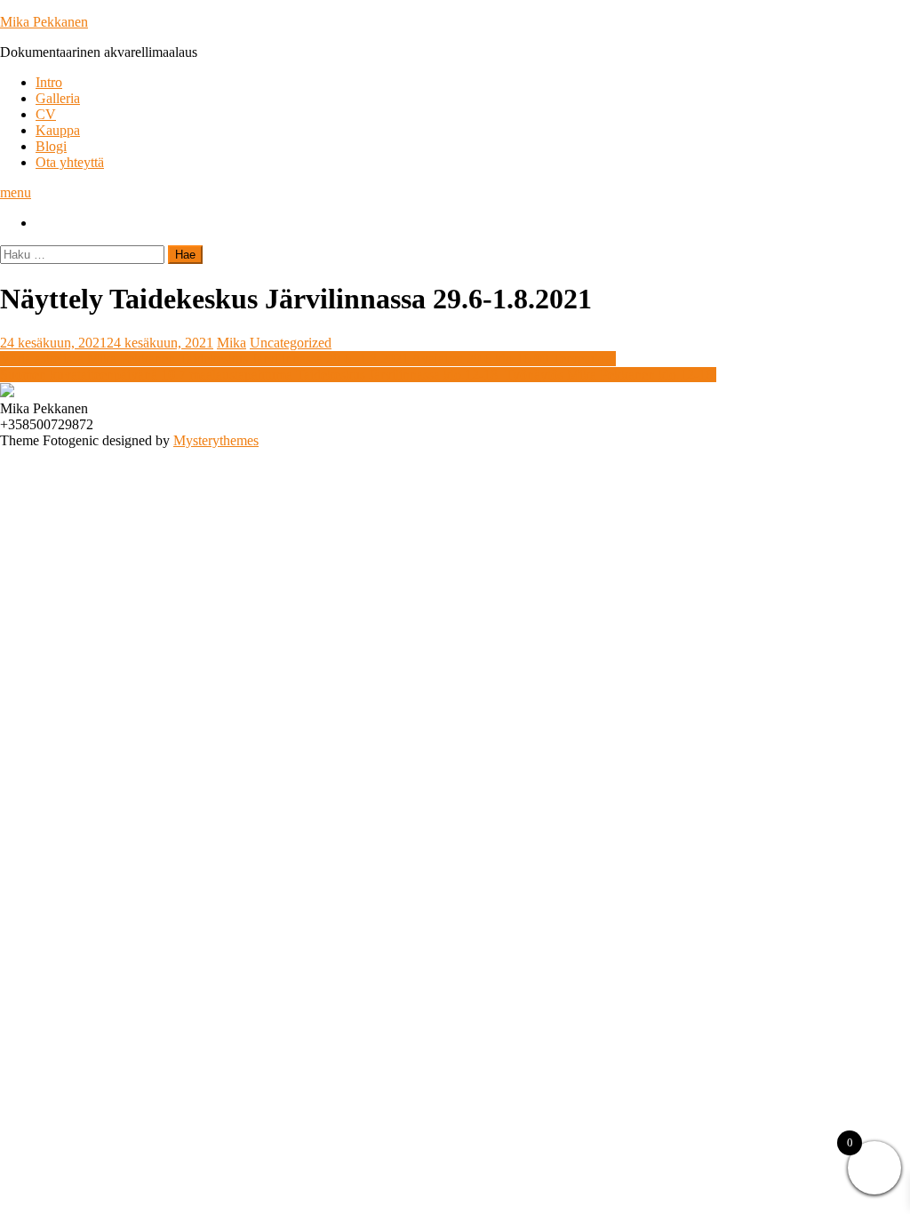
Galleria (58, 98)
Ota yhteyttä (70, 162)
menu (15, 192)
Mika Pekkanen (44, 21)
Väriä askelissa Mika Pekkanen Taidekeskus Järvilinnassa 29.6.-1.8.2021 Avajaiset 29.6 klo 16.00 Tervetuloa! (308, 358)
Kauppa (58, 130)
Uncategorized (290, 342)
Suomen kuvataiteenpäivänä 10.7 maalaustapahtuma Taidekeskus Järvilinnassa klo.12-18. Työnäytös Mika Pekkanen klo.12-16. (358, 374)
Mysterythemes (216, 440)
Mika (231, 342)
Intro (49, 82)
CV (46, 114)
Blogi (51, 146)
